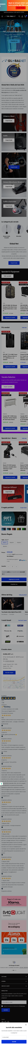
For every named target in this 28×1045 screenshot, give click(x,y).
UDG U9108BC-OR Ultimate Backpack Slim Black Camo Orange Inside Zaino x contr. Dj (10, 308)
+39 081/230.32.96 (9, 661)
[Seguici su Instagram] (8, 1022)
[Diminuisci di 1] (8, 566)
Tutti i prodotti (7, 276)
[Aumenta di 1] (16, 566)
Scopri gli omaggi (20, 40)
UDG (4, 303)
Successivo (10, 713)
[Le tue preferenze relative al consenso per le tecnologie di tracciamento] (1, 783)
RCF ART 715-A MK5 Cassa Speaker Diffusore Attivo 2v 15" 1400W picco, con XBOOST (10, 357)
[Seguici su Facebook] (2, 1022)
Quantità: (3, 566)
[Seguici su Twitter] (5, 1022)
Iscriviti (14, 1041)
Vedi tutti (24, 327)
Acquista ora (14, 584)
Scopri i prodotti (8, 386)
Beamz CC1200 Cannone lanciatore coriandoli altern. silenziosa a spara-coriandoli (10, 467)
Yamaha (5, 414)
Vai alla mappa (9, 672)
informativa (22, 1006)
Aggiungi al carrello (10, 317)
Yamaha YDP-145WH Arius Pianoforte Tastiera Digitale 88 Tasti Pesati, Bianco (10, 417)
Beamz (4, 463)
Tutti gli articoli (23, 595)
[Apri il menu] (2, 16)
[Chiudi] (26, 1025)
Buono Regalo (6, 534)
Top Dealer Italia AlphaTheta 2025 (11, 612)
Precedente (4, 713)
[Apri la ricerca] (19, 16)
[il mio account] (22, 16)
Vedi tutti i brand (22, 620)
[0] (25, 16)
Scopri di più (14, 8)
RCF (4, 352)
